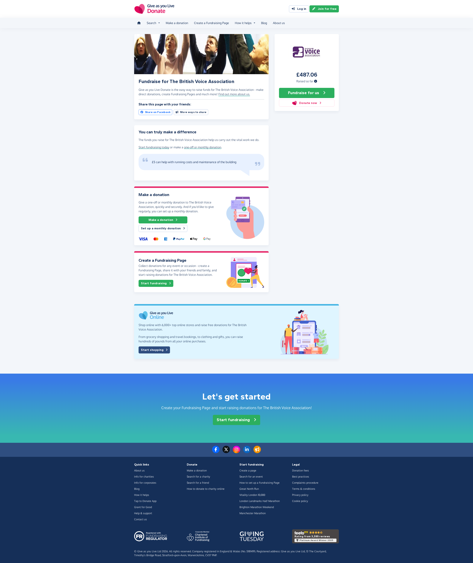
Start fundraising (154, 283)
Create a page (247, 470)
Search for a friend (198, 482)
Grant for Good (143, 507)
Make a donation (177, 23)
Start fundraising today (154, 147)
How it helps (141, 494)
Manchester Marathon (252, 513)
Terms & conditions (303, 488)
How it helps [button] (243, 23)
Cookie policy (300, 501)
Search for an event (251, 476)
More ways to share (193, 112)
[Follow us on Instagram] (236, 452)
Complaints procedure (305, 482)
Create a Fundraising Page (211, 23)
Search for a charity (198, 476)
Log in (301, 9)
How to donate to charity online (205, 488)
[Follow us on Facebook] (216, 452)
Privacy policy (300, 494)
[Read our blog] (257, 452)
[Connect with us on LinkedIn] (247, 452)
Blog (264, 23)
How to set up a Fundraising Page (259, 482)
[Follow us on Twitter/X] (226, 452)
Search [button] (151, 23)
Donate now (308, 103)
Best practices (300, 476)
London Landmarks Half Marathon (259, 501)
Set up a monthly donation (161, 228)
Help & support (143, 513)
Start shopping (152, 350)
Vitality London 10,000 (252, 494)
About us (279, 23)
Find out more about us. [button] (234, 94)
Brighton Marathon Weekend (256, 507)
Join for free (327, 9)
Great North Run (249, 488)
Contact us (140, 519)
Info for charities (144, 476)
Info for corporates (145, 482)
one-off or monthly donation (202, 147)
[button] (315, 81)
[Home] (139, 23)
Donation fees (300, 470)
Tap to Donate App (145, 501)
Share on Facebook (158, 112)
